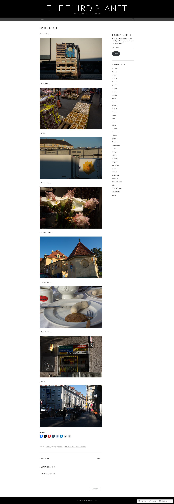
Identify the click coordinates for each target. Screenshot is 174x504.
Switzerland (115, 175)
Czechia (114, 85)
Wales (114, 195)
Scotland (114, 158)
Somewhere (115, 165)
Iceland (114, 112)
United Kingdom (116, 188)
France (114, 102)
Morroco (114, 138)
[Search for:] (133, 19)
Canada (114, 78)
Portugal (114, 152)
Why (42, 19)
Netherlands (115, 142)
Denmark (114, 88)
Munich (60, 446)
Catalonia (115, 82)
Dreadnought (44, 458)
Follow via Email (121, 35)
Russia (114, 155)
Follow (116, 53)
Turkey (114, 185)
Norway (114, 148)
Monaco (114, 135)
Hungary (114, 108)
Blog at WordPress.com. (87, 500)
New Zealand (116, 145)
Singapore (115, 162)
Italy (113, 118)
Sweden (114, 172)
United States (116, 192)
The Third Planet (117, 182)
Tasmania (115, 178)
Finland (114, 98)
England (114, 92)
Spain (113, 168)
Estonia (114, 95)
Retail (99, 458)
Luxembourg (115, 132)
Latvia (114, 125)
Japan (114, 122)
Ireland (114, 115)
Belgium (114, 75)
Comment (95, 489)
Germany (48, 446)
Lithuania (114, 128)
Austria (114, 72)
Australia (114, 68)
